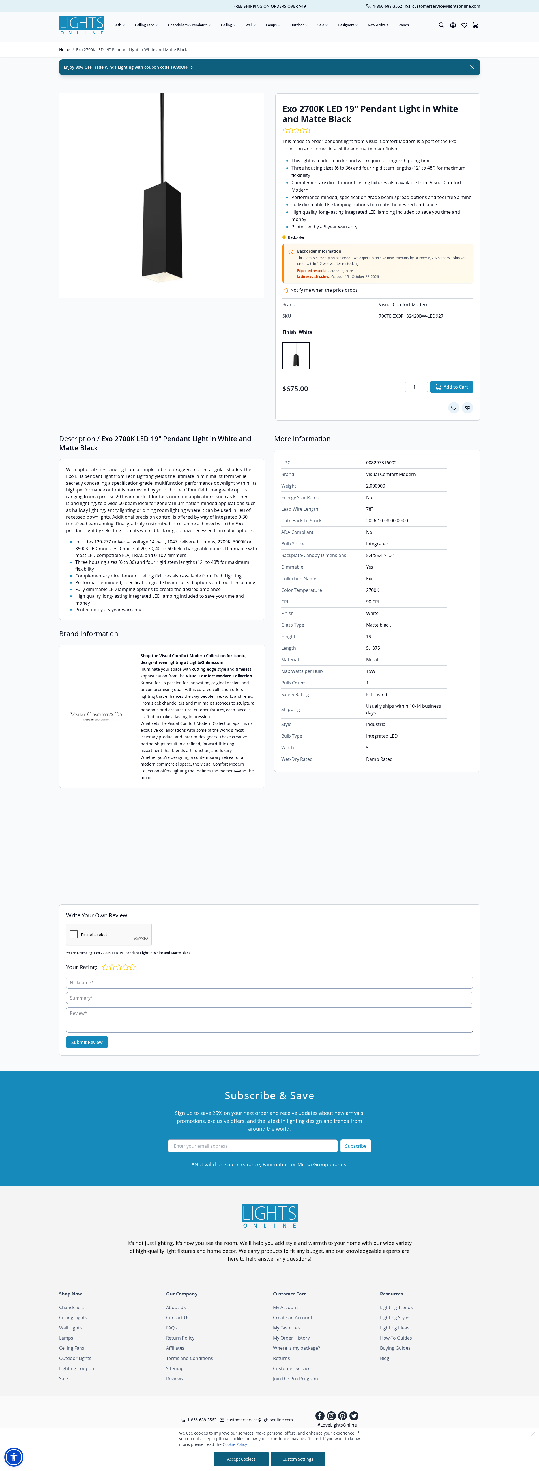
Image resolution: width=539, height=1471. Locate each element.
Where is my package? (296, 1348)
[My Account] (453, 25)
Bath (117, 25)
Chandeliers (72, 1307)
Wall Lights (70, 1328)
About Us (176, 1307)
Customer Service (292, 1368)
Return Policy (180, 1338)
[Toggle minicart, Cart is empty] (475, 25)
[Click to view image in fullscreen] (161, 195)
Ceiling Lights (73, 1317)
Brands (403, 25)
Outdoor (297, 25)
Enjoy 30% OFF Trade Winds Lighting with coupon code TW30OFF (126, 67)
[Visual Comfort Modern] (96, 716)
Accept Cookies (241, 1459)
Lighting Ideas (394, 1328)
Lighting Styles (395, 1317)
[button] (14, 1457)
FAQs (171, 1328)
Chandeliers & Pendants (187, 25)
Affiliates (175, 1348)
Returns (281, 1358)
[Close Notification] (472, 67)
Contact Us (178, 1317)
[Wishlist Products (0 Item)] (464, 25)
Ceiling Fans (144, 25)
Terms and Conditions (189, 1358)
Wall (249, 25)
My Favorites (286, 1328)
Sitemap (175, 1368)
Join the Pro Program (295, 1378)
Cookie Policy (235, 1444)
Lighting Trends (396, 1307)
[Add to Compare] (467, 407)
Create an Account (292, 1317)
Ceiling (226, 25)
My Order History (291, 1338)
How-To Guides (396, 1338)
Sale (320, 25)
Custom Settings (297, 1459)
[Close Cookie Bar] (533, 1433)
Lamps (271, 25)
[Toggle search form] (441, 25)
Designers (346, 25)
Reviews (174, 1378)
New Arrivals (378, 25)
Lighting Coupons (77, 1368)
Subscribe (355, 1146)
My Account (285, 1307)
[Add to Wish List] (453, 407)
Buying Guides (395, 1348)
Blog (384, 1358)
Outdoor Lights (75, 1358)
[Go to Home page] (81, 25)
